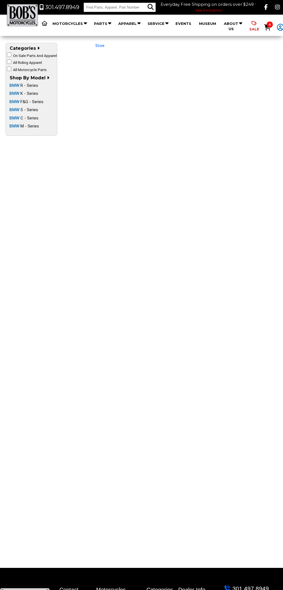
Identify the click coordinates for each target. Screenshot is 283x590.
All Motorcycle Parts (30, 69)
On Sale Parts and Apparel (35, 55)
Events (183, 23)
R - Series (23, 85)
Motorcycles (68, 23)
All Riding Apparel (27, 62)
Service (156, 23)
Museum (207, 23)
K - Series (23, 93)
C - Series (23, 118)
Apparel (127, 23)
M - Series (24, 126)
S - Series (23, 109)
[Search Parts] (151, 7)
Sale (254, 29)
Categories (23, 48)
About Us (231, 26)
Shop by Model (28, 77)
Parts (100, 23)
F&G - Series (26, 101)
